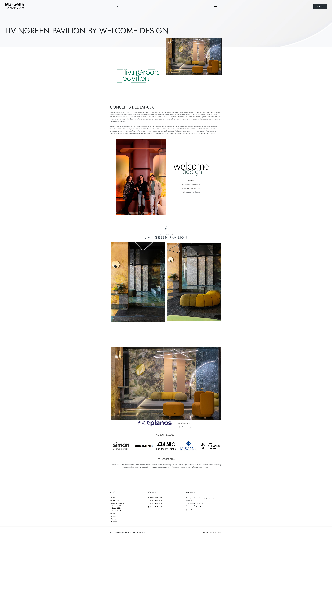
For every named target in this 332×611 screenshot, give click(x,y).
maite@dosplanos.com (186, 419)
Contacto (114, 522)
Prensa (113, 516)
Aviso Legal (206, 532)
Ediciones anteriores (117, 503)
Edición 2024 (116, 505)
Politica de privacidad (216, 532)
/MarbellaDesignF (156, 501)
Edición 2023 (116, 508)
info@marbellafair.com (195, 510)
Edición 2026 (115, 500)
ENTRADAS (320, 6)
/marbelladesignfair (156, 498)
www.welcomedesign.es (191, 188)
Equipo (113, 519)
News (113, 513)
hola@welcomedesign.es (191, 184)
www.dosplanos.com (185, 423)
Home (113, 498)
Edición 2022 (116, 511)
